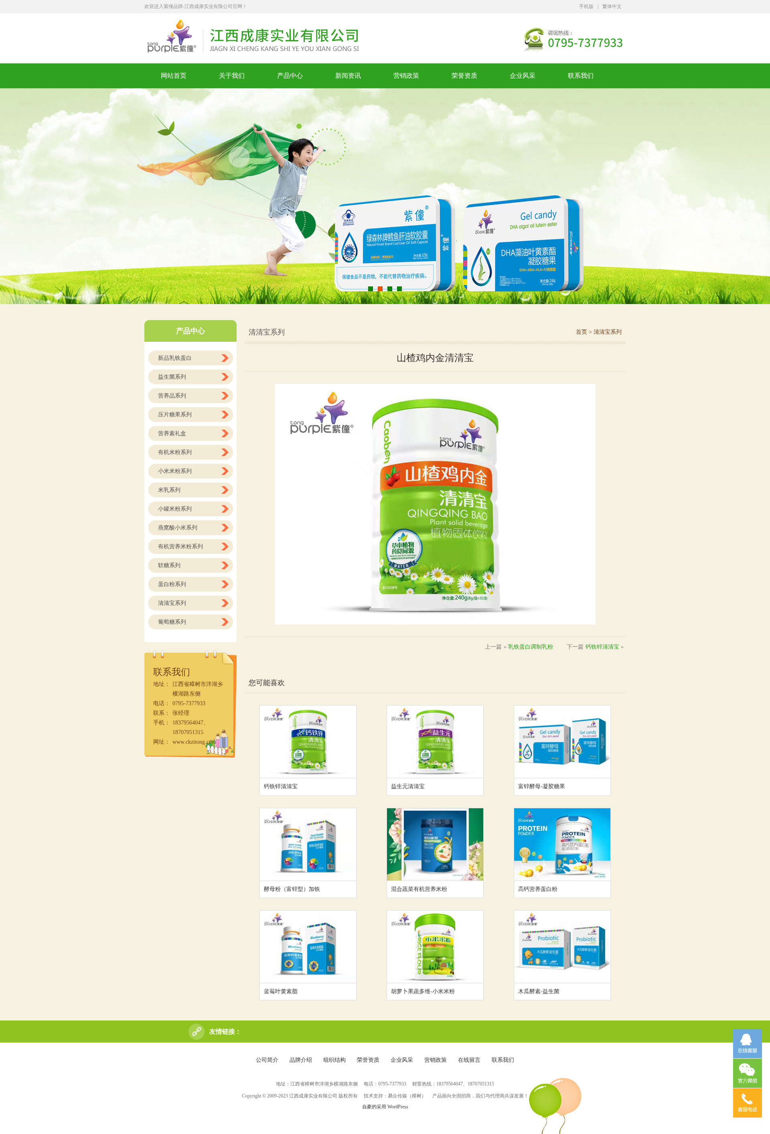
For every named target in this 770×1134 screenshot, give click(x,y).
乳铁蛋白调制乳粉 (530, 647)
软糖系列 (169, 565)
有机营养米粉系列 (180, 547)
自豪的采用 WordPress (385, 1107)
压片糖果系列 (175, 415)
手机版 (586, 6)
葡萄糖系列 (172, 622)
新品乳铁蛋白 (175, 358)
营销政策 (406, 75)
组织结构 (334, 1060)
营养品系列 (172, 396)
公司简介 (267, 1060)
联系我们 (581, 75)
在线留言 (469, 1060)
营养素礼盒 (172, 433)
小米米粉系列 (175, 471)
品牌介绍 (301, 1060)
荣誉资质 (464, 75)
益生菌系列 (172, 377)
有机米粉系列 (175, 452)
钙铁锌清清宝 (602, 647)
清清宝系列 (172, 603)
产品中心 (290, 75)
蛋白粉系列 (172, 584)
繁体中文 (612, 6)
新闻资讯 (348, 75)
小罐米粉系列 (175, 509)
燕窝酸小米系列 (177, 528)
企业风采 (522, 75)
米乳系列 (169, 490)
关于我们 (232, 75)
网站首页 (173, 75)
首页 (581, 332)
